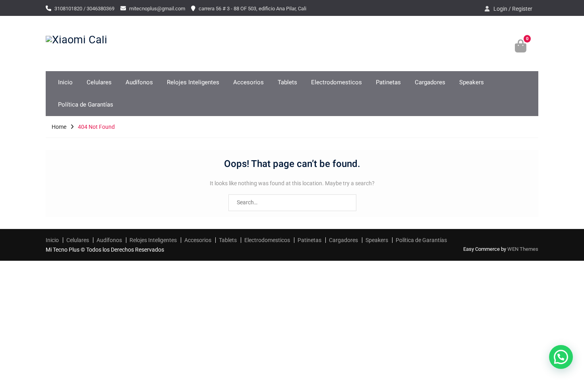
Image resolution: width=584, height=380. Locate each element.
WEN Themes (522, 249)
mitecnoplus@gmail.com (157, 9)
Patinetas (388, 82)
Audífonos (139, 82)
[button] (561, 357)
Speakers (471, 82)
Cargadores (430, 82)
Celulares (99, 82)
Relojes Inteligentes (193, 82)
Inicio (65, 82)
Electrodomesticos (336, 82)
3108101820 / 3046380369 (84, 9)
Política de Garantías (85, 104)
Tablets (287, 82)
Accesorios (248, 82)
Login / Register (512, 9)
